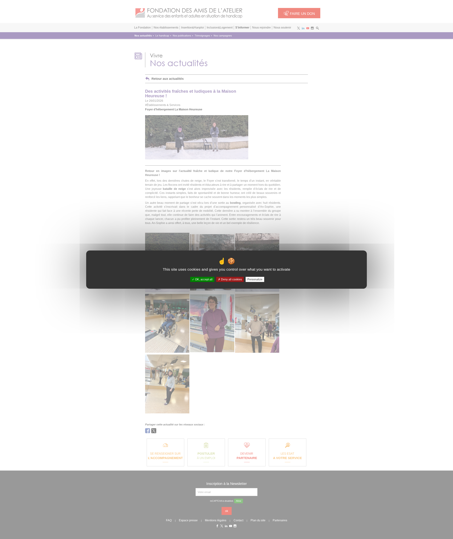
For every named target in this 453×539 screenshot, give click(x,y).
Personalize (254, 279)
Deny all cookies (231, 279)
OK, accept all (203, 279)
